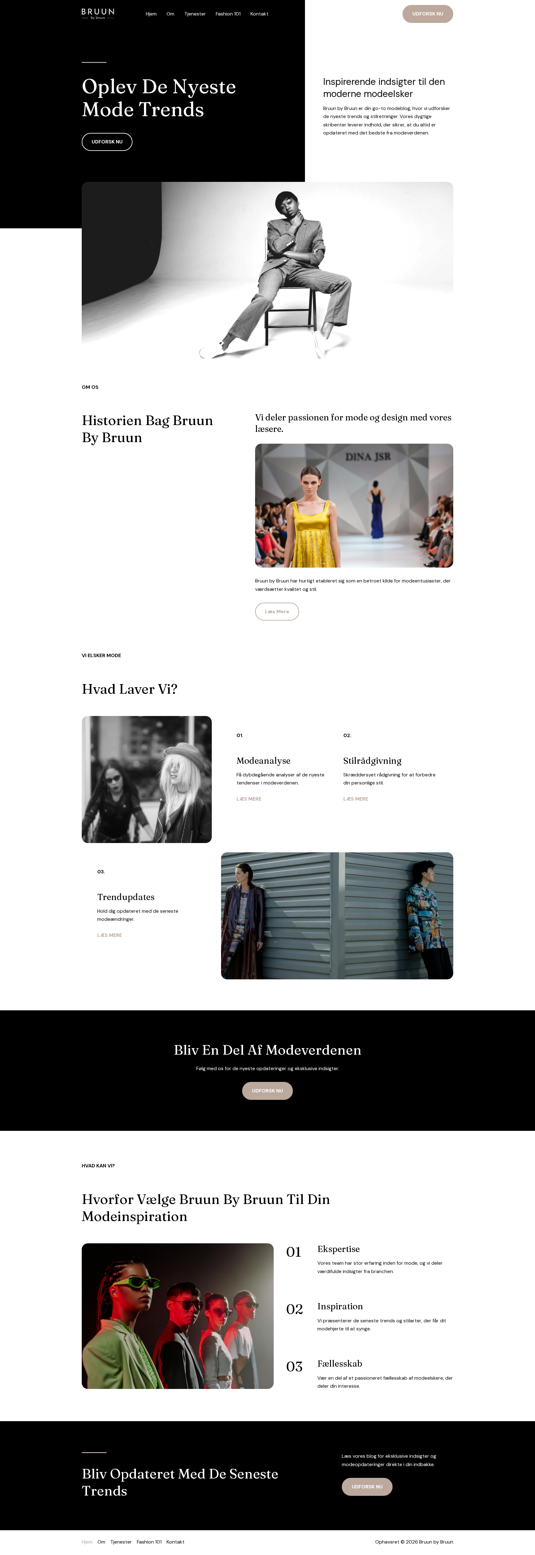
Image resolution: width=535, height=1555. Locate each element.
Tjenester (195, 14)
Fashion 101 (228, 14)
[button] (427, 14)
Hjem (151, 14)
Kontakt (259, 14)
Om (170, 14)
